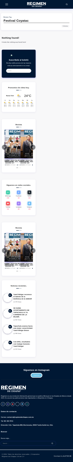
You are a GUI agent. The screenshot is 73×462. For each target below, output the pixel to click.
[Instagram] (19, 206)
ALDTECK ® (67, 456)
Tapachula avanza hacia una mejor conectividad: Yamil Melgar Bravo (23, 328)
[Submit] (52, 443)
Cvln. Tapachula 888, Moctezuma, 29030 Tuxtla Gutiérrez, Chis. (31, 425)
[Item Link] (7, 297)
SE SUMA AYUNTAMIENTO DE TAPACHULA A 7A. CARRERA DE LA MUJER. (21, 312)
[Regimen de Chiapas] (19, 56)
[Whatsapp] (8, 195)
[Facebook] (19, 195)
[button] (4, 147)
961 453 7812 (8, 421)
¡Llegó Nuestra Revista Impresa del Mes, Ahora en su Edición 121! (16, 265)
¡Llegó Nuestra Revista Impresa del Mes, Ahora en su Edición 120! (31, 162)
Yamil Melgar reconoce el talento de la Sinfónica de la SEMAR (22, 297)
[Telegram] (29, 206)
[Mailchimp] (28, 70)
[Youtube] (8, 206)
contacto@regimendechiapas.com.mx (20, 417)
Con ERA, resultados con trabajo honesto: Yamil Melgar (21, 344)
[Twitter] (29, 195)
